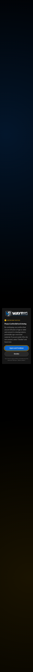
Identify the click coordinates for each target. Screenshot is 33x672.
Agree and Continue (17, 348)
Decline (16, 354)
